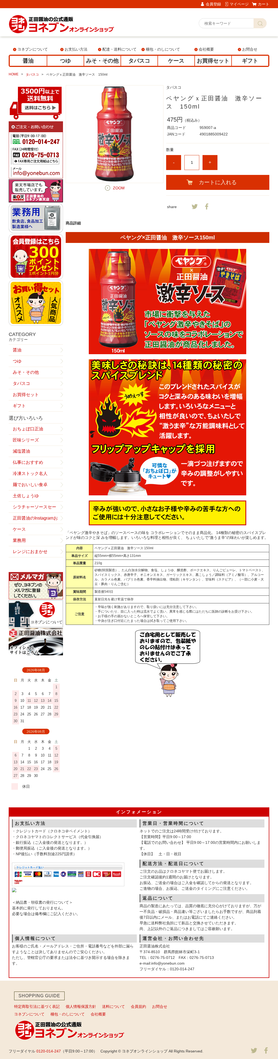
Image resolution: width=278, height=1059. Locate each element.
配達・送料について (119, 49)
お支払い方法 (76, 49)
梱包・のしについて (163, 49)
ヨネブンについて (32, 49)
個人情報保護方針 (81, 1006)
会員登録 (213, 4)
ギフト (250, 61)
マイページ (239, 4)
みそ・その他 (102, 61)
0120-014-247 (48, 1051)
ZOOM (119, 188)
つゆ (65, 61)
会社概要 (206, 49)
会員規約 (138, 1006)
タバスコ (139, 61)
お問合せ (249, 49)
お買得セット (213, 61)
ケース (176, 61)
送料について (113, 1006)
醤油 (28, 61)
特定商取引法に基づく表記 (37, 1006)
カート (263, 4)
